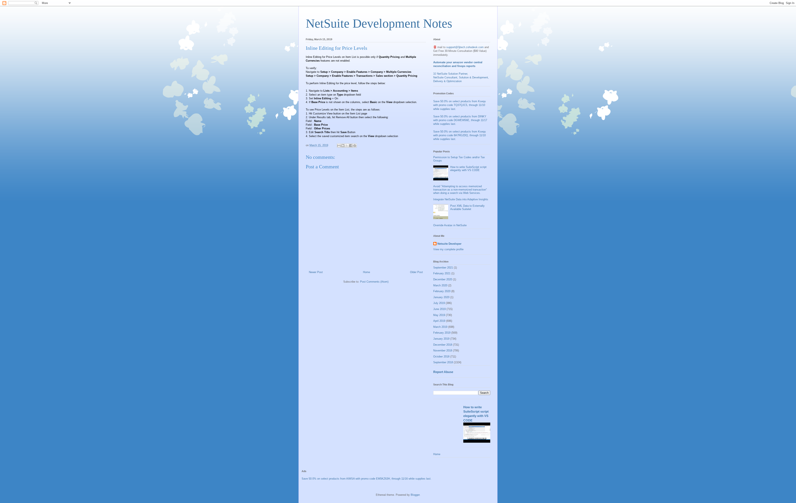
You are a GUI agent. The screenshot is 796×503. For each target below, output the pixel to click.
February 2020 (441, 291)
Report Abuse (443, 372)
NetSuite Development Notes (379, 23)
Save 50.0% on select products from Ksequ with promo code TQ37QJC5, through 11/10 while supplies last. (459, 105)
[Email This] (339, 145)
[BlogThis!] (343, 145)
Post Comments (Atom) (374, 281)
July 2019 (439, 303)
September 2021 (443, 267)
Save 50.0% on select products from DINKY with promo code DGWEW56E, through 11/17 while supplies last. (460, 120)
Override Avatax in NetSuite (450, 225)
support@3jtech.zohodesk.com (465, 47)
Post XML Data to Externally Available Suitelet (467, 207)
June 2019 (439, 309)
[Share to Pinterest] (355, 145)
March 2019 (440, 326)
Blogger (415, 494)
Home (366, 272)
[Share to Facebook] (351, 145)
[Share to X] (347, 145)
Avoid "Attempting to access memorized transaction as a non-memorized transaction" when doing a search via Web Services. (460, 189)
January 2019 (441, 338)
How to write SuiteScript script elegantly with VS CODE (468, 168)
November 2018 (442, 350)
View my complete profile (448, 249)
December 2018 (442, 344)
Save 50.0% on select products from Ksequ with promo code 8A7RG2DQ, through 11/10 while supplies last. (459, 135)
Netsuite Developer (449, 243)
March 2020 (440, 285)
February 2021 (441, 273)
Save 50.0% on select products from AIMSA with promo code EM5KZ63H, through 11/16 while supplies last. (366, 478)
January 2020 (441, 297)
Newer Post (316, 272)
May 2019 (439, 315)
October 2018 (441, 356)
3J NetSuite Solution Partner (450, 73)
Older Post (416, 272)
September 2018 (443, 362)
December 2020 (442, 279)
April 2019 (439, 320)
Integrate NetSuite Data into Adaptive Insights (460, 199)
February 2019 (441, 332)
